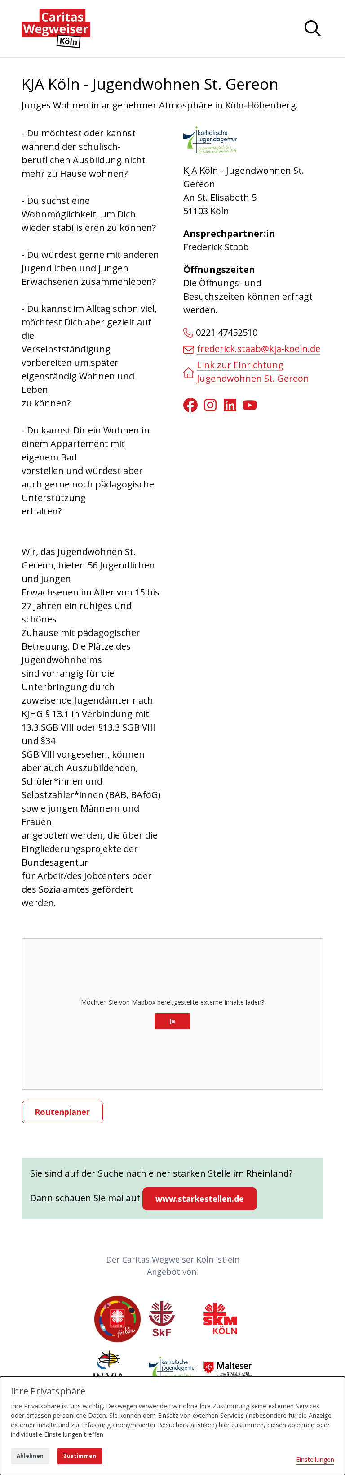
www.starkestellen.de (199, 1198)
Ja (172, 1021)
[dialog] (172, 1426)
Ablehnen (30, 1456)
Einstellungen (315, 1459)
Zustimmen (79, 1456)
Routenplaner (62, 1111)
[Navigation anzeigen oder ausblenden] (312, 28)
